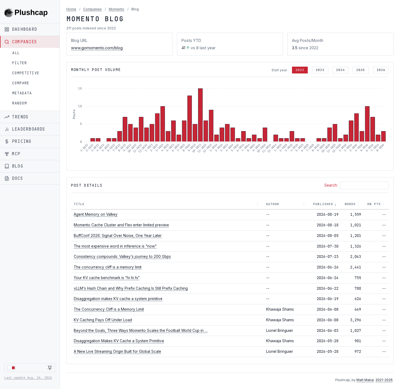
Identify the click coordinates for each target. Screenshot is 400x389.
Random (19, 103)
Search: (331, 185)
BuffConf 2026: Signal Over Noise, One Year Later (118, 235)
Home (71, 9)
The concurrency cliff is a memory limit (107, 267)
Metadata (22, 93)
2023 (320, 70)
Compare (20, 83)
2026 (381, 70)
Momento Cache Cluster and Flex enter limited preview (121, 225)
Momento (116, 9)
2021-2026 (384, 380)
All (16, 53)
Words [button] (350, 204)
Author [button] (272, 204)
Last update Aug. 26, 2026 (28, 377)
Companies (92, 9)
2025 (360, 70)
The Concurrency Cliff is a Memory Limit (109, 309)
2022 (300, 70)
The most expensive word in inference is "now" (115, 246)
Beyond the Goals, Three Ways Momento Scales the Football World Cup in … (141, 330)
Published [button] (323, 204)
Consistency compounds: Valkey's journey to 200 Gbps (122, 256)
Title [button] (79, 204)
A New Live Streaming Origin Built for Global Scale (117, 351)
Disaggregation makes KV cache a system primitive (118, 299)
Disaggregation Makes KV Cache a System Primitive (119, 341)
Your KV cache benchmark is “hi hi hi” (107, 278)
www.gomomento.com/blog (97, 47)
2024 (340, 70)
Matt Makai (365, 380)
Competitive (25, 73)
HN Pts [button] (374, 204)
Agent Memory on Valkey (96, 214)
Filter (19, 63)
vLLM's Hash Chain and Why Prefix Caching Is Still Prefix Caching (131, 288)
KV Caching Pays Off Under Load (103, 320)
